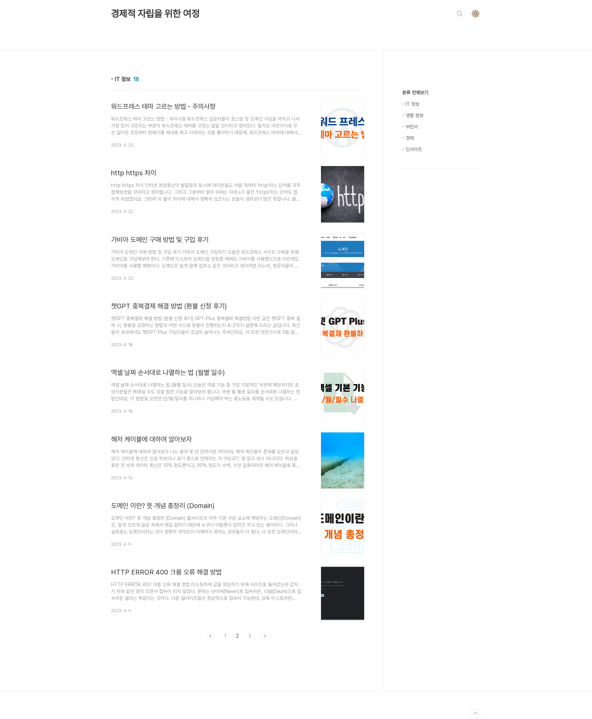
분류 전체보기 (415, 92)
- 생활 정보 (412, 115)
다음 (265, 636)
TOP (475, 713)
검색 (460, 14)
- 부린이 (410, 126)
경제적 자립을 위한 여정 (155, 13)
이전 (211, 636)
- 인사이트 (412, 149)
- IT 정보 (410, 104)
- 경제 (408, 138)
